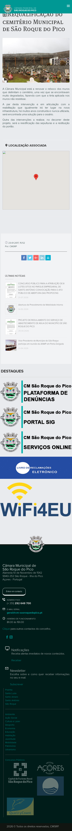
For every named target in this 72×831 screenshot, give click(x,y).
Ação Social (11, 718)
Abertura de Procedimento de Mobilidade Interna (40, 305)
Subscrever (16, 684)
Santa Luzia (10, 693)
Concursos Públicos (15, 760)
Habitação (10, 735)
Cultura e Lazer (12, 721)
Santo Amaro (11, 697)
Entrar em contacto (14, 591)
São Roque (10, 704)
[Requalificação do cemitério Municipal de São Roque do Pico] (36, 60)
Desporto (9, 725)
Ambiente (10, 714)
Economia (10, 728)
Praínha (8, 690)
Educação (10, 732)
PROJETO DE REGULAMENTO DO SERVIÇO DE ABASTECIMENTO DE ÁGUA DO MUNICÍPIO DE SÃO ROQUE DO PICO (42, 323)
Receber (16, 660)
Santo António (12, 700)
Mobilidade (10, 742)
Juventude (10, 739)
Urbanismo (10, 749)
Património (10, 746)
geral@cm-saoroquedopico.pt (24, 612)
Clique (6, 629)
